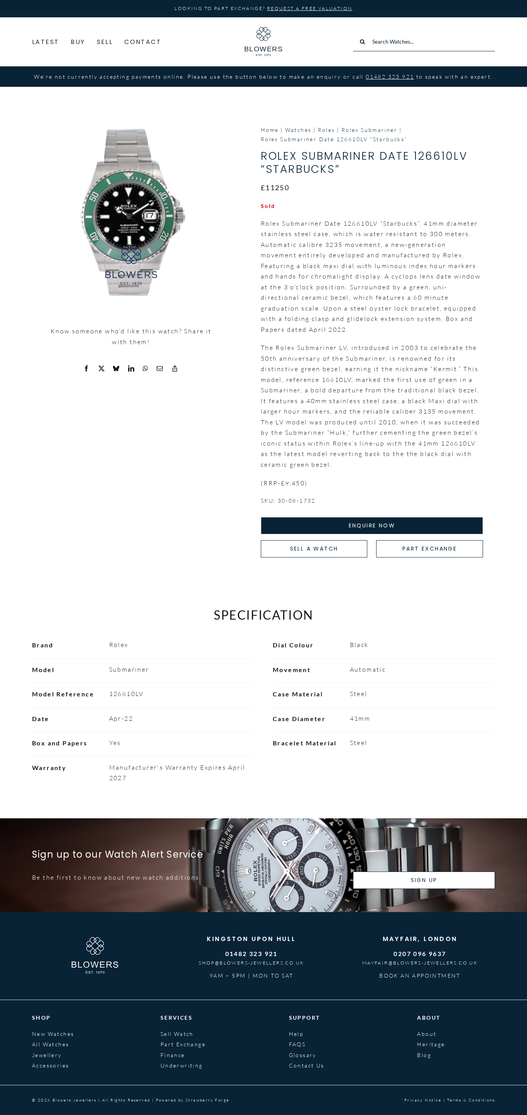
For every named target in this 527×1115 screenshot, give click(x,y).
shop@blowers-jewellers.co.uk (251, 963)
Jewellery (47, 1055)
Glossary (303, 1055)
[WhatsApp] (146, 368)
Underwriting (181, 1065)
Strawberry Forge (207, 1100)
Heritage (431, 1044)
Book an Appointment (420, 975)
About (426, 1034)
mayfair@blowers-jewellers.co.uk (420, 963)
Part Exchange (183, 1044)
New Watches (53, 1034)
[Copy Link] (175, 368)
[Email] (160, 368)
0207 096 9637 (420, 953)
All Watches (50, 1044)
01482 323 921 (390, 76)
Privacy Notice (423, 1100)
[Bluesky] (116, 368)
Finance (172, 1055)
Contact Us (306, 1065)
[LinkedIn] (131, 368)
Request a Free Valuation (310, 8)
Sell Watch (177, 1034)
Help (296, 1034)
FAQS (297, 1044)
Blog (424, 1055)
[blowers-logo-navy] (263, 30)
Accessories (50, 1065)
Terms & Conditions (471, 1100)
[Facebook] (86, 368)
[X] (102, 368)
